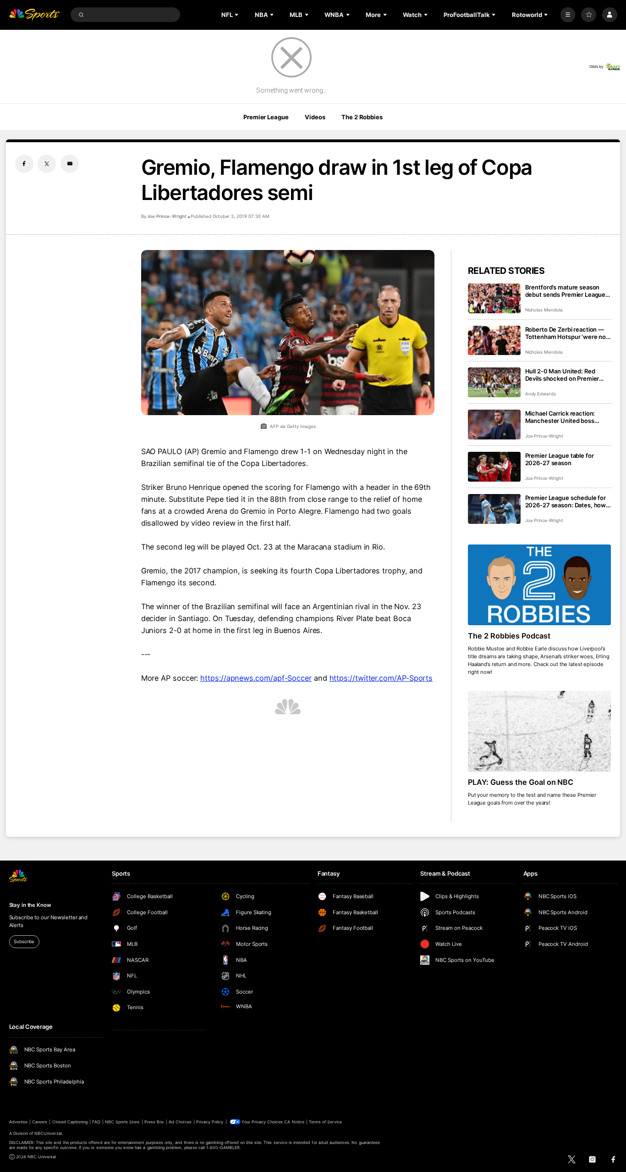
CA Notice (294, 1121)
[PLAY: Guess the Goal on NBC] (539, 731)
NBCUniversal (48, 1133)
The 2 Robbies (361, 117)
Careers (39, 1121)
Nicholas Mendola (544, 309)
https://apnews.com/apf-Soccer (256, 678)
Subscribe (24, 941)
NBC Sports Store (122, 1121)
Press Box (154, 1121)
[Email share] (69, 164)
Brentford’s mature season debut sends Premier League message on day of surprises (565, 290)
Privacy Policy (210, 1121)
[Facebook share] (24, 164)
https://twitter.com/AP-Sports (381, 678)
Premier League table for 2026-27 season (559, 459)
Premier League (265, 117)
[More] (568, 14)
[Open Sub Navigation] (237, 15)
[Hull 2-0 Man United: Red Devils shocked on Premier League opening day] (494, 382)
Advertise (18, 1121)
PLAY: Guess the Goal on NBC (521, 782)
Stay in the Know (30, 905)
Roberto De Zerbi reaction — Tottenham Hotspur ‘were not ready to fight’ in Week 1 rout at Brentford (568, 333)
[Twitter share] (47, 164)
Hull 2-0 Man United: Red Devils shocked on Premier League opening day (562, 374)
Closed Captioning (70, 1121)
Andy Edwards (540, 393)
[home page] (34, 15)
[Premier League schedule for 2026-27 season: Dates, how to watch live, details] (494, 509)
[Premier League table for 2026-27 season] (494, 467)
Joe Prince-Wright (167, 216)
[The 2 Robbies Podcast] (539, 584)
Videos (315, 117)
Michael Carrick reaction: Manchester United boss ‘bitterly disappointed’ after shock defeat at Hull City (562, 417)
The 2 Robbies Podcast (509, 635)
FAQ (96, 1121)
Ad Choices (180, 1121)
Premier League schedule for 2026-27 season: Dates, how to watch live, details (565, 501)
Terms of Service (325, 1121)
